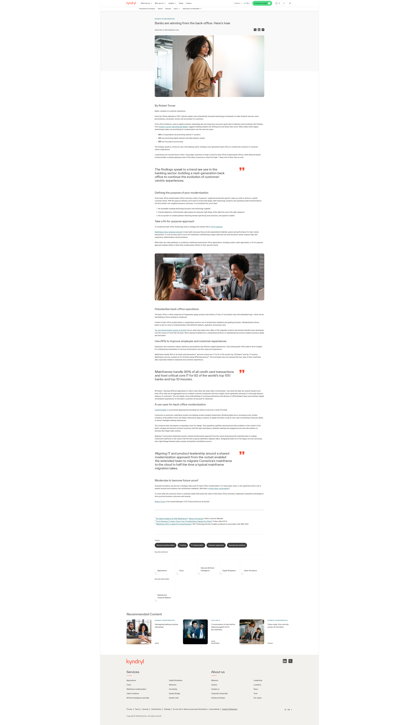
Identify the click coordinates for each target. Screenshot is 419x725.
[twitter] (290, 661)
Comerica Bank (160, 410)
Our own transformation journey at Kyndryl (170, 330)
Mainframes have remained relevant (168, 232)
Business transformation (165, 19)
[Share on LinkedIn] (259, 29)
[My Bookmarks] (284, 3)
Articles (160, 8)
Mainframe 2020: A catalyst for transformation (173, 524)
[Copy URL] (263, 29)
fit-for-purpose (216, 227)
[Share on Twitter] (255, 29)
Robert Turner (167, 105)
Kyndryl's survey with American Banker (173, 127)
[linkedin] (285, 661)
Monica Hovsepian (196, 519)
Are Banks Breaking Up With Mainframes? (172, 519)
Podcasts (168, 8)
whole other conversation (218, 488)
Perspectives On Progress (147, 8)
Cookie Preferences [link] (229, 709)
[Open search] (290, 3)
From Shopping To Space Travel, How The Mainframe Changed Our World (184, 521)
